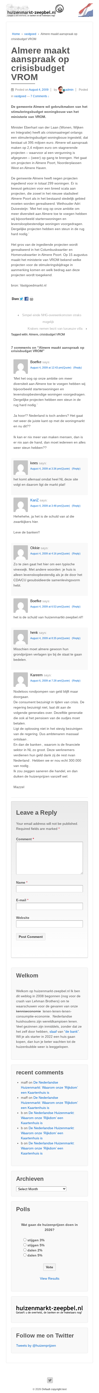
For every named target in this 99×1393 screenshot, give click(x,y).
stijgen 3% (35, 1240)
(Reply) (77, 367)
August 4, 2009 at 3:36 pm (45, 468)
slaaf (53, 1031)
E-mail (21, 900)
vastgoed (30, 34)
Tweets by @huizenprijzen (36, 1345)
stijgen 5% (35, 1245)
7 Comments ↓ (40, 96)
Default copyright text (54, 1389)
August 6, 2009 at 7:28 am (45, 680)
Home (16, 34)
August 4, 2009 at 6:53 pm (45, 606)
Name (20, 882)
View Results (49, 1278)
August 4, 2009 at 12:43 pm (46, 367)
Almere (33, 334)
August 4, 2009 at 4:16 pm (45, 553)
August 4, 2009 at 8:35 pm (45, 638)
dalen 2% (34, 1250)
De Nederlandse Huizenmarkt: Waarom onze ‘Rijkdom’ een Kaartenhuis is (49, 1087)
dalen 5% (34, 1255)
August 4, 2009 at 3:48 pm (45, 505)
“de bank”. (72, 1031)
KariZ (34, 500)
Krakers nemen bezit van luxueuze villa (55, 328)
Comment (25, 839)
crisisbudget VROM (52, 334)
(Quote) (66, 367)
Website (22, 918)
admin (69, 89)
